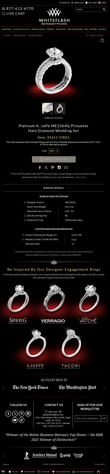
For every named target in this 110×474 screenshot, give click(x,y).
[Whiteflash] (54, 16)
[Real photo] (59, 108)
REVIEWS (93, 29)
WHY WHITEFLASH (75, 29)
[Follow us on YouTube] (15, 422)
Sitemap (6, 464)
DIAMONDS (6, 29)
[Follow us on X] (15, 416)
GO (104, 418)
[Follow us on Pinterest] (22, 416)
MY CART (93, 3)
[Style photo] (47, 108)
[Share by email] (65, 167)
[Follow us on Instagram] (28, 416)
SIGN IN (65, 3)
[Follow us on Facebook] (8, 416)
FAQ (86, 29)
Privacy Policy (100, 464)
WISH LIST (79, 3)
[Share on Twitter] (46, 167)
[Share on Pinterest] (52, 169)
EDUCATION (61, 29)
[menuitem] (6, 29)
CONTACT (102, 29)
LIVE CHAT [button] (15, 13)
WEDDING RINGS (38, 29)
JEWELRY (50, 29)
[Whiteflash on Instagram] (59, 167)
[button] (3, 13)
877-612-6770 (20, 8)
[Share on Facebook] (40, 167)
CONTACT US (54, 405)
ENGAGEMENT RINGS (21, 29)
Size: (44, 150)
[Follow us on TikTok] (22, 422)
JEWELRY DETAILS (53, 118)
